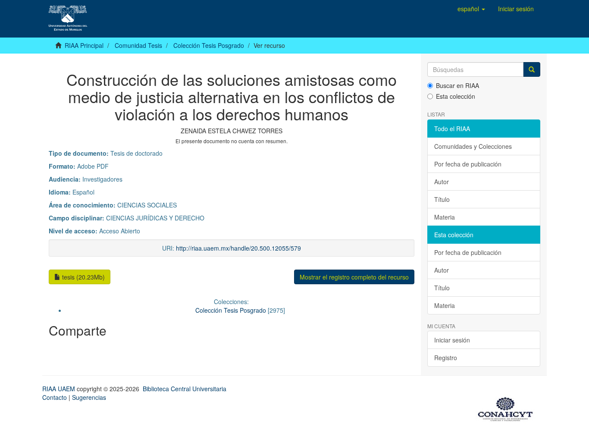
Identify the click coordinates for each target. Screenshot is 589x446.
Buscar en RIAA (457, 85)
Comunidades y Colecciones (473, 146)
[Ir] (531, 69)
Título (442, 199)
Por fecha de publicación (467, 164)
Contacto (54, 397)
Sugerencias (89, 397)
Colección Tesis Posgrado (208, 45)
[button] (471, 8)
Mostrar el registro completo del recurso (354, 277)
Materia (444, 217)
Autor (441, 181)
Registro (445, 357)
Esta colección (455, 96)
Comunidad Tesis (138, 45)
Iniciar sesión (452, 340)
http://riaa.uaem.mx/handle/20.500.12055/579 (238, 248)
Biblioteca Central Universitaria (184, 388)
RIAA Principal (84, 45)
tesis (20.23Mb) (82, 277)
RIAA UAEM (59, 388)
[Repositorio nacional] (508, 407)
